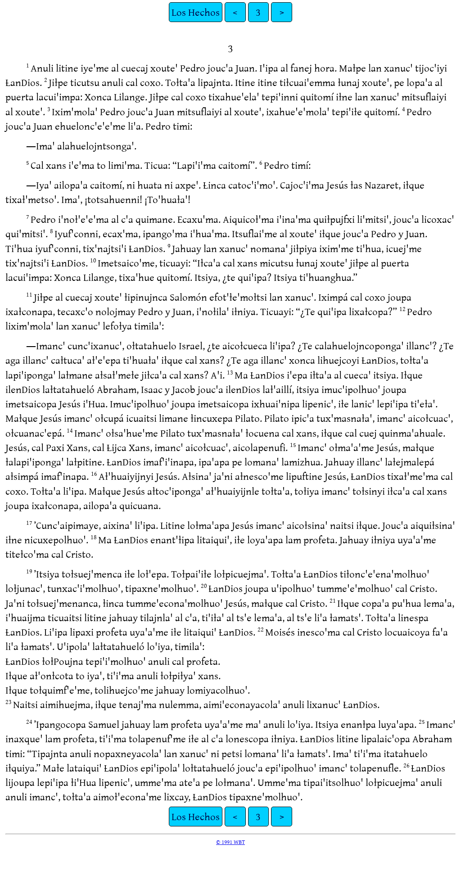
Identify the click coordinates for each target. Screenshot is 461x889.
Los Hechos (196, 12)
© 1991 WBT (230, 841)
